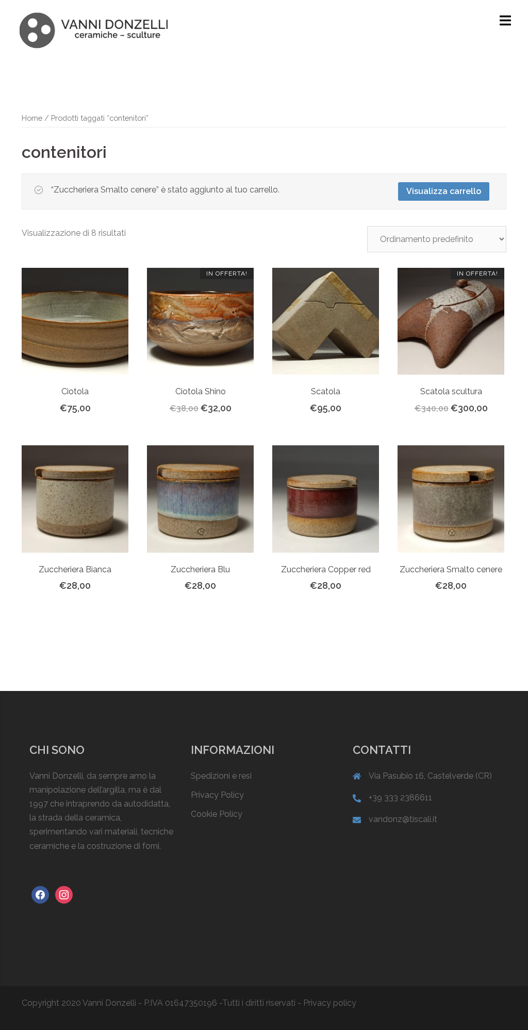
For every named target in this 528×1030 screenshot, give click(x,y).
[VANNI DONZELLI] (93, 30)
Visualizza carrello (443, 191)
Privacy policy (329, 1003)
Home (32, 118)
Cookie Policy (216, 814)
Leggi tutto (81, 412)
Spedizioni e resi (221, 776)
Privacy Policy (217, 795)
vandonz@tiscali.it (403, 819)
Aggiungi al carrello (211, 412)
